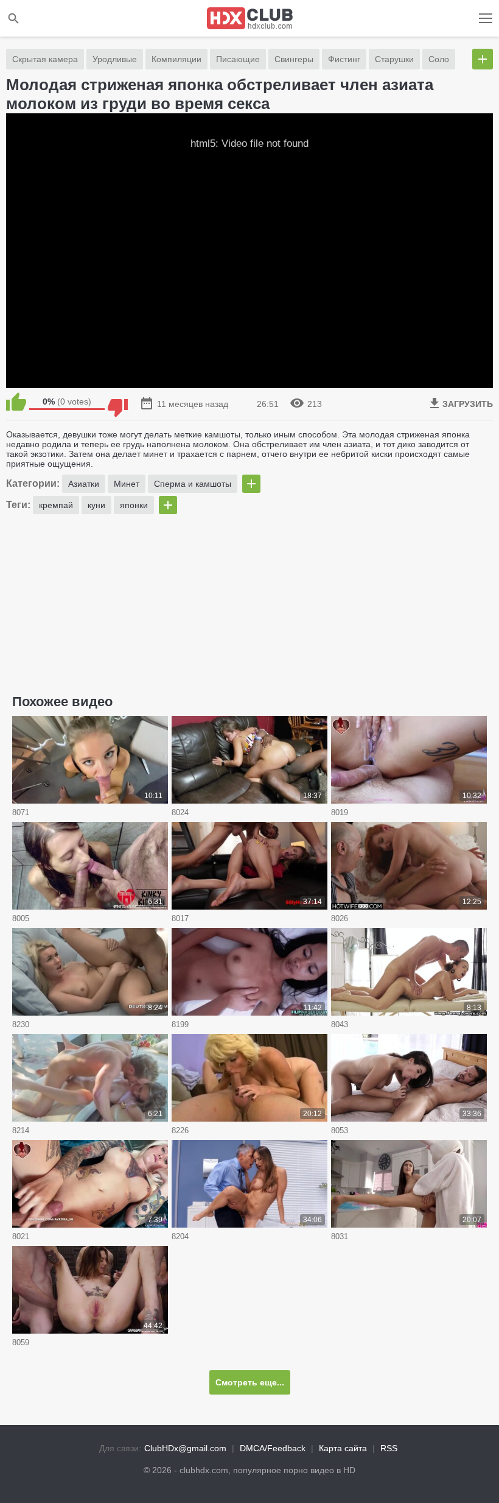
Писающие (238, 59)
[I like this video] (16, 401)
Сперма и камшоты (192, 484)
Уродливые (114, 59)
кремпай (56, 505)
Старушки (394, 59)
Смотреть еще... (249, 1382)
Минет (126, 484)
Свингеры (293, 59)
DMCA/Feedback (272, 1448)
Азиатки (83, 484)
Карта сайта (343, 1448)
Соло (438, 59)
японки (134, 505)
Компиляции (176, 59)
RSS (388, 1448)
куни (96, 505)
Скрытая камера (45, 59)
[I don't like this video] (118, 401)
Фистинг (344, 59)
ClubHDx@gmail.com (185, 1448)
